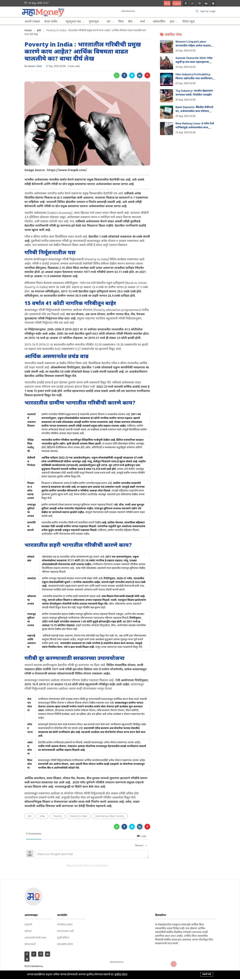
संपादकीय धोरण (65, 944)
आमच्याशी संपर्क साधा (35, 938)
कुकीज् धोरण (120, 974)
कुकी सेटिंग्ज (63, 938)
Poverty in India (78, 816)
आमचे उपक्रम (32, 22)
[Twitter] (193, 3)
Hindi (167, 3)
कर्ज (143, 22)
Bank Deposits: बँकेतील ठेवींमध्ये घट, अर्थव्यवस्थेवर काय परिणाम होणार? (194, 111)
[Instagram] (199, 3)
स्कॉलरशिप (159, 22)
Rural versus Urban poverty (109, 816)
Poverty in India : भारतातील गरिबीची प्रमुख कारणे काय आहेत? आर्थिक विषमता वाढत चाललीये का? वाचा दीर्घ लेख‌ (82, 52)
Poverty (57, 816)
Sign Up (204, 11)
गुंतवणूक (94, 22)
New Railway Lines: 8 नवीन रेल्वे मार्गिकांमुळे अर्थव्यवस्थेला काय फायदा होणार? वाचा (195, 128)
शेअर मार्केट (51, 22)
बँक (130, 22)
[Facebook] (186, 3)
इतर (172, 22)
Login (213, 11)
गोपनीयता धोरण (65, 925)
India (42, 816)
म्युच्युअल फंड (74, 22)
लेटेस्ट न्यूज (188, 22)
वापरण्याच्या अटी (65, 931)
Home (28, 30)
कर (109, 22)
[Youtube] (213, 3)
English (176, 3)
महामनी (28, 925)
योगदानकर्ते (29, 944)
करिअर (28, 931)
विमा (121, 22)
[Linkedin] (206, 3)
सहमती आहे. (206, 974)
